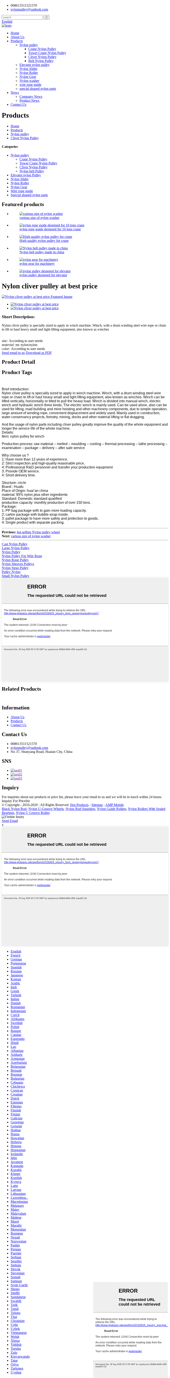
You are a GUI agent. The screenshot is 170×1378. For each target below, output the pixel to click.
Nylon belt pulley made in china (41, 252)
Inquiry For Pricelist (16, 801)
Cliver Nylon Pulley (42, 57)
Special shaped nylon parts (29, 195)
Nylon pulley (28, 45)
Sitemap (97, 805)
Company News (30, 96)
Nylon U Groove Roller (32, 813)
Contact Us (18, 104)
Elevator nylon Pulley (26, 175)
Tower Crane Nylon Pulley (47, 53)
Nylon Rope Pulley (15, 560)
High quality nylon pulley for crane (44, 241)
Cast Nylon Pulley (14, 544)
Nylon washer (29, 81)
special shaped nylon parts (37, 88)
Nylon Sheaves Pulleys (18, 564)
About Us (17, 37)
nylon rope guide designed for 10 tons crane (50, 229)
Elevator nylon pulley (34, 65)
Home (15, 33)
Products (17, 41)
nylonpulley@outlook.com (29, 748)
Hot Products (79, 805)
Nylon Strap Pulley (15, 568)
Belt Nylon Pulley (41, 61)
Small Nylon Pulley (15, 576)
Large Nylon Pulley (15, 548)
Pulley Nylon (11, 572)
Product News (29, 100)
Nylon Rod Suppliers (80, 809)
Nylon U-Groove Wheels (46, 809)
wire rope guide (30, 84)
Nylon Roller (28, 73)
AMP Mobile (114, 805)
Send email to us (13, 353)
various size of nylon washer (39, 218)
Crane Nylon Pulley (42, 49)
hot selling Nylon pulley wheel (38, 532)
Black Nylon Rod (14, 809)
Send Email (10, 821)
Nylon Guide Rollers (111, 809)
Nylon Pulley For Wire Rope (22, 556)
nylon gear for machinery (37, 263)
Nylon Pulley (11, 552)
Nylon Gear (27, 77)
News (15, 92)
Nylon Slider (28, 69)
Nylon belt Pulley (31, 171)
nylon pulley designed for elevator (43, 275)
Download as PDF (39, 353)
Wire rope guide (22, 191)
